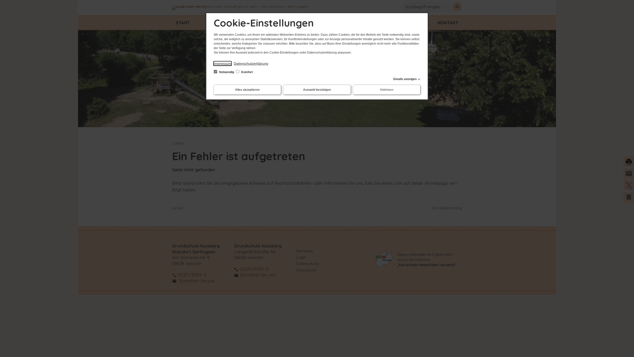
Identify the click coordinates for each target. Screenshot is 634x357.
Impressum (222, 63)
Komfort (246, 72)
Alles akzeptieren (247, 89)
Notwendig (226, 72)
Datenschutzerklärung (251, 63)
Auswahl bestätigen (317, 89)
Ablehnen (386, 89)
